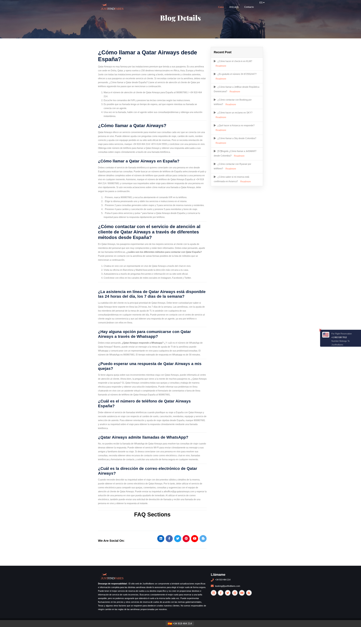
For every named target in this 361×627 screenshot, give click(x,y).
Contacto (249, 7)
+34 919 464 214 (222, 579)
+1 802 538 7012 (339, 337)
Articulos (234, 7)
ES (261, 2)
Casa (221, 7)
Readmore (221, 66)
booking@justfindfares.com (227, 586)
